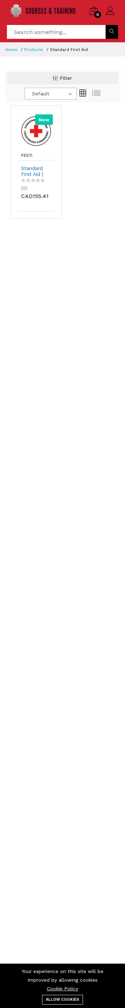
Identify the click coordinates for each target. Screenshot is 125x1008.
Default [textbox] (40, 93)
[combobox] (51, 94)
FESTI (26, 155)
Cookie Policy (62, 988)
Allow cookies (62, 999)
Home (11, 49)
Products (33, 49)
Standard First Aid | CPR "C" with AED (32, 171)
